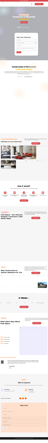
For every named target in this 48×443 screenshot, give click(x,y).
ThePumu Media (31, 438)
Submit (19, 52)
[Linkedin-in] (26, 398)
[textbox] (25, 46)
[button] (1, 301)
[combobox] (26, 46)
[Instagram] (23, 398)
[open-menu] (31, 4)
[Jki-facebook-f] (20, 398)
